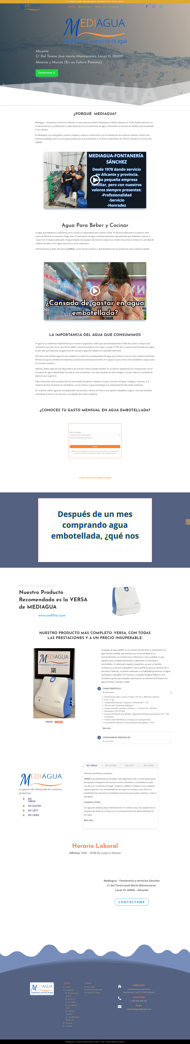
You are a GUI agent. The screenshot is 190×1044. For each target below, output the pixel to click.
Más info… (107, 728)
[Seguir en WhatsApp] (161, 6)
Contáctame (45, 73)
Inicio (72, 7)
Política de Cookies (93, 992)
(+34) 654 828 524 (139, 1000)
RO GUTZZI (34, 805)
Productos (84, 7)
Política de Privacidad (95, 990)
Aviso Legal (91, 987)
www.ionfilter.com (52, 615)
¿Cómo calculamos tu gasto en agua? (95, 477)
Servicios (100, 7)
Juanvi (121, 1042)
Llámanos (139, 997)
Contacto (113, 7)
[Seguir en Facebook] (147, 6)
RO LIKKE (33, 815)
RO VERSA (32, 800)
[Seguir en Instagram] (154, 6)
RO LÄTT (33, 810)
